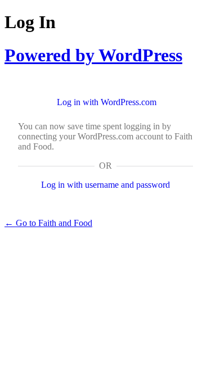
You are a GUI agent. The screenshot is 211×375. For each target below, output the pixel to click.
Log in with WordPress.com (106, 102)
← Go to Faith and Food (48, 223)
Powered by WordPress (93, 55)
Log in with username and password (105, 184)
